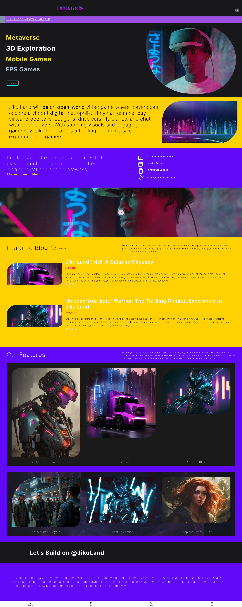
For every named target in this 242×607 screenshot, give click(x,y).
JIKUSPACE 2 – (28, 19)
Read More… (72, 284)
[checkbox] (237, 10)
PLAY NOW (12, 83)
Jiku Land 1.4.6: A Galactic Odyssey (109, 262)
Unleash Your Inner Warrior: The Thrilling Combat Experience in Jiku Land (143, 304)
